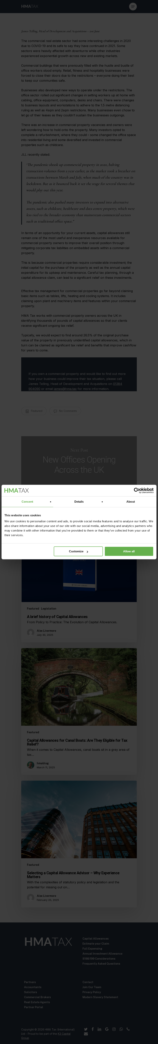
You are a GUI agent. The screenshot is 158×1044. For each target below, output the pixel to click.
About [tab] (130, 501)
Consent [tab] (27, 501)
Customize (76, 551)
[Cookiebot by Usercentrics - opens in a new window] (137, 490)
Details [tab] (79, 501)
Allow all (129, 551)
